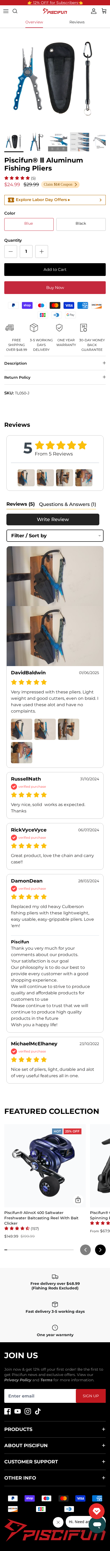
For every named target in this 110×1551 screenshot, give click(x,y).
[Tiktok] (38, 1411)
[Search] (17, 11)
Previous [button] (15, 79)
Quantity (13, 240)
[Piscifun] (55, 11)
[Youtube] (17, 1411)
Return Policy (17, 377)
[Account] (92, 11)
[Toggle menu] (6, 11)
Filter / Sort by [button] (29, 535)
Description (15, 363)
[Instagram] (28, 1411)
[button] (20, 178)
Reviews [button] (20, 504)
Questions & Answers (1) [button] (67, 504)
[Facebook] (7, 1411)
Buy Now (55, 287)
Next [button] (95, 79)
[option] (55, 78)
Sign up (91, 1396)
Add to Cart (55, 269)
